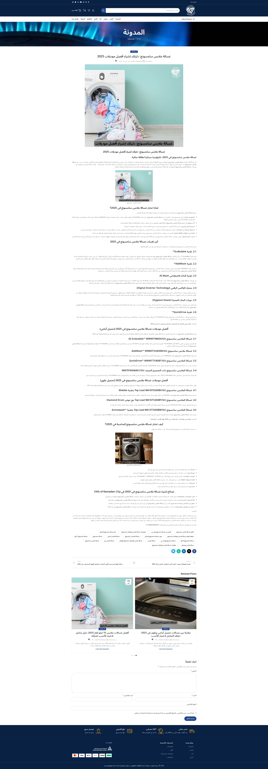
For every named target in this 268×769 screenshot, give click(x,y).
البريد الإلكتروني (128, 695)
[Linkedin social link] (184, 551)
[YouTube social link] (80, 2)
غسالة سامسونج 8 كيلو (187, 540)
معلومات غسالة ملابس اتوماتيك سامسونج (164, 545)
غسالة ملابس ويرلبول (188, 545)
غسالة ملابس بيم (109, 540)
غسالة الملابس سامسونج (132, 536)
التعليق (193, 671)
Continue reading (166, 649)
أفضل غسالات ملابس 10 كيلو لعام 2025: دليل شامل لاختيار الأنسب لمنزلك (102, 634)
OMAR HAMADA (136, 61)
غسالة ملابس (151, 540)
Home (139, 38)
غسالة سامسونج (97, 536)
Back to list (134, 563)
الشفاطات (170, 757)
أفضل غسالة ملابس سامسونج (185, 532)
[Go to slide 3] (131, 655)
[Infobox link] (180, 731)
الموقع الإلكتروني (191, 704)
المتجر (191, 750)
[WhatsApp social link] (78, 2)
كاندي (191, 757)
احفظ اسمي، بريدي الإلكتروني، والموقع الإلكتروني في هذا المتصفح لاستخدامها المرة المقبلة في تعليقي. (164, 713)
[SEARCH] (103, 10)
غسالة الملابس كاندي (114, 536)
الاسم (194, 695)
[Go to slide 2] (134, 655)
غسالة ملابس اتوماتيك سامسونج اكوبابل (130, 540)
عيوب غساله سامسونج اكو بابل (153, 536)
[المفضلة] (89, 10)
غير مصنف (130, 38)
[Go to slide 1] (136, 655)
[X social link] (86, 2)
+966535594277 (153, 524)
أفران (171, 750)
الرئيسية (190, 746)
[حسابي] (93, 10)
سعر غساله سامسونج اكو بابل (108, 532)
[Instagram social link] (83, 2)
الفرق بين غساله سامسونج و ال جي (161, 532)
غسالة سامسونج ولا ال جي (168, 540)
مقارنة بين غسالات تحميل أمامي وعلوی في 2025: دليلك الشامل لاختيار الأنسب (166, 634)
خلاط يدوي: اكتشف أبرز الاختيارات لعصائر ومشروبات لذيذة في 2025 (170, 323)
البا (192, 753)
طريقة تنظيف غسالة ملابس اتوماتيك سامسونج (180, 536)
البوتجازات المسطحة (167, 753)
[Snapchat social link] (75, 2)
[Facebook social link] (89, 2)
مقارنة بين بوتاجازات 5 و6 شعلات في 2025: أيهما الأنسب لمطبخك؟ (170, 419)
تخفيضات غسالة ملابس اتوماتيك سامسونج (134, 532)
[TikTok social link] (73, 2)
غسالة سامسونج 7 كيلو (81, 536)
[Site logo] (190, 10)
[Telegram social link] (173, 551)
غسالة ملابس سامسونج (92, 540)
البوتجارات (170, 746)
